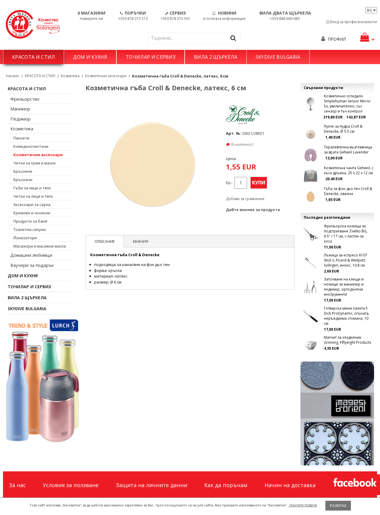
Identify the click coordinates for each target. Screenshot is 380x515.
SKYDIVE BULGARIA (278, 57)
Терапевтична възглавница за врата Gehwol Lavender (348, 150)
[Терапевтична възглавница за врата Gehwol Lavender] (310, 155)
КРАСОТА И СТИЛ (33, 57)
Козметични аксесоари (105, 75)
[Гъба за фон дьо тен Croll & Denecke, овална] (310, 196)
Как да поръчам (225, 485)
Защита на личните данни (151, 485)
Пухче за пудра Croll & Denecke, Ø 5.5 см (343, 129)
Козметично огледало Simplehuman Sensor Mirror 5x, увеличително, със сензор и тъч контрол (347, 104)
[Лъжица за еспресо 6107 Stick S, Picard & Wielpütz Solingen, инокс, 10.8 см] (310, 263)
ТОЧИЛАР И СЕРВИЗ (150, 57)
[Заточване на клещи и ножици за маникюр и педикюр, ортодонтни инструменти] (310, 287)
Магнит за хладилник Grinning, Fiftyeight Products (347, 340)
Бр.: (229, 182)
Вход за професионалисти (353, 21)
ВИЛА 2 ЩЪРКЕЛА (215, 57)
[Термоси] (43, 380)
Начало (12, 75)
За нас (17, 485)
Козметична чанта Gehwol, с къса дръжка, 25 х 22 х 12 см (348, 170)
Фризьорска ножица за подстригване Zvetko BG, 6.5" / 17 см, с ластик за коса (346, 234)
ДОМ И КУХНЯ (90, 57)
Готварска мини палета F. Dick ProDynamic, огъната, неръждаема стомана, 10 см (346, 316)
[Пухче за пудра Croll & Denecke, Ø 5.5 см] (310, 134)
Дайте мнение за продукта (253, 209)
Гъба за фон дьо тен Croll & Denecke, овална (348, 191)
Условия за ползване (71, 485)
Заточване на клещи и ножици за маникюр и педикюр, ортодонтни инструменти (344, 287)
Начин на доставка (290, 485)
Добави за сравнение (245, 198)
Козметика (70, 75)
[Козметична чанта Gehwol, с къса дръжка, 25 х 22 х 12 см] (310, 175)
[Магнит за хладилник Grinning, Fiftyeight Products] (310, 345)
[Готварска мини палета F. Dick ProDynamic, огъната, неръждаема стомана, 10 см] (310, 316)
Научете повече (303, 505)
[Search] (234, 38)
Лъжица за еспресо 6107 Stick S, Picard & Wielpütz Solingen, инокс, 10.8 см (345, 260)
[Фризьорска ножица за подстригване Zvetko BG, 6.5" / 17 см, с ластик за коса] (310, 234)
